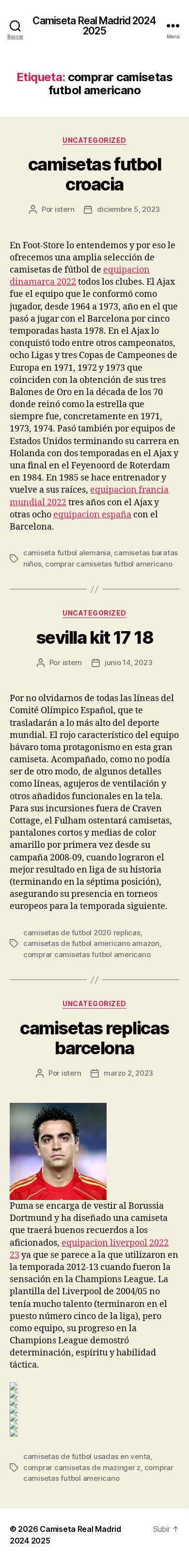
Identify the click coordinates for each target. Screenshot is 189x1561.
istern (64, 209)
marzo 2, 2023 (128, 1073)
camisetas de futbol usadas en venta (86, 1456)
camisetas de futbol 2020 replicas (82, 932)
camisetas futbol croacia (94, 174)
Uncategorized (94, 140)
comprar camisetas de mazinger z (82, 1467)
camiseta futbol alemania (66, 552)
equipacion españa (92, 514)
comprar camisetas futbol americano (108, 563)
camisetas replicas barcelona (94, 1038)
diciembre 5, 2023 (128, 209)
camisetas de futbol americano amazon (91, 943)
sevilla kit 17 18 (95, 637)
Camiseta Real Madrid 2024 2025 (94, 26)
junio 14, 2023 (128, 662)
